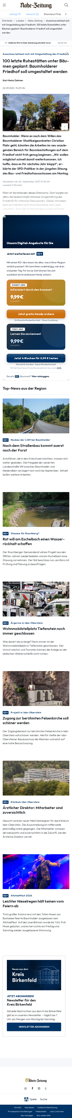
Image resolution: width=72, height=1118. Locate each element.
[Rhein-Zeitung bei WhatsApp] (25, 1088)
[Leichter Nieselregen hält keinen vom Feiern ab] (36, 871)
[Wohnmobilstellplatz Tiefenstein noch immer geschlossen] (36, 598)
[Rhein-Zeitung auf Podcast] (45, 1088)
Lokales (20, 20)
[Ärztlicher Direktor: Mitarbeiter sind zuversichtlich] (36, 778)
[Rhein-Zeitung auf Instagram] (39, 1088)
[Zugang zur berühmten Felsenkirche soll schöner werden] (36, 688)
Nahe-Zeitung (35, 20)
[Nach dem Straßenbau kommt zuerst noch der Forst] (36, 415)
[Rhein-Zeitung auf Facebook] (32, 1088)
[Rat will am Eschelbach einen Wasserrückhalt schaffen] (36, 509)
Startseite (7, 20)
